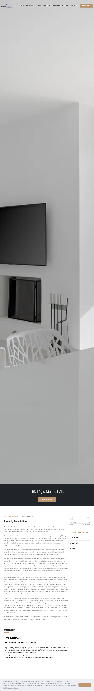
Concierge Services (44, 6)
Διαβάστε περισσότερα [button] (10, 688)
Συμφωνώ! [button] (85, 685)
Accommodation (14, 516)
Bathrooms (73, 522)
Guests (72, 517)
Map (73, 548)
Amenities (75, 538)
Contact (74, 6)
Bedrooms (73, 520)
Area (71, 524)
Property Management (60, 6)
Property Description (80, 533)
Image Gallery (46, 499)
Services (75, 543)
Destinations (30, 6)
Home (22, 6)
